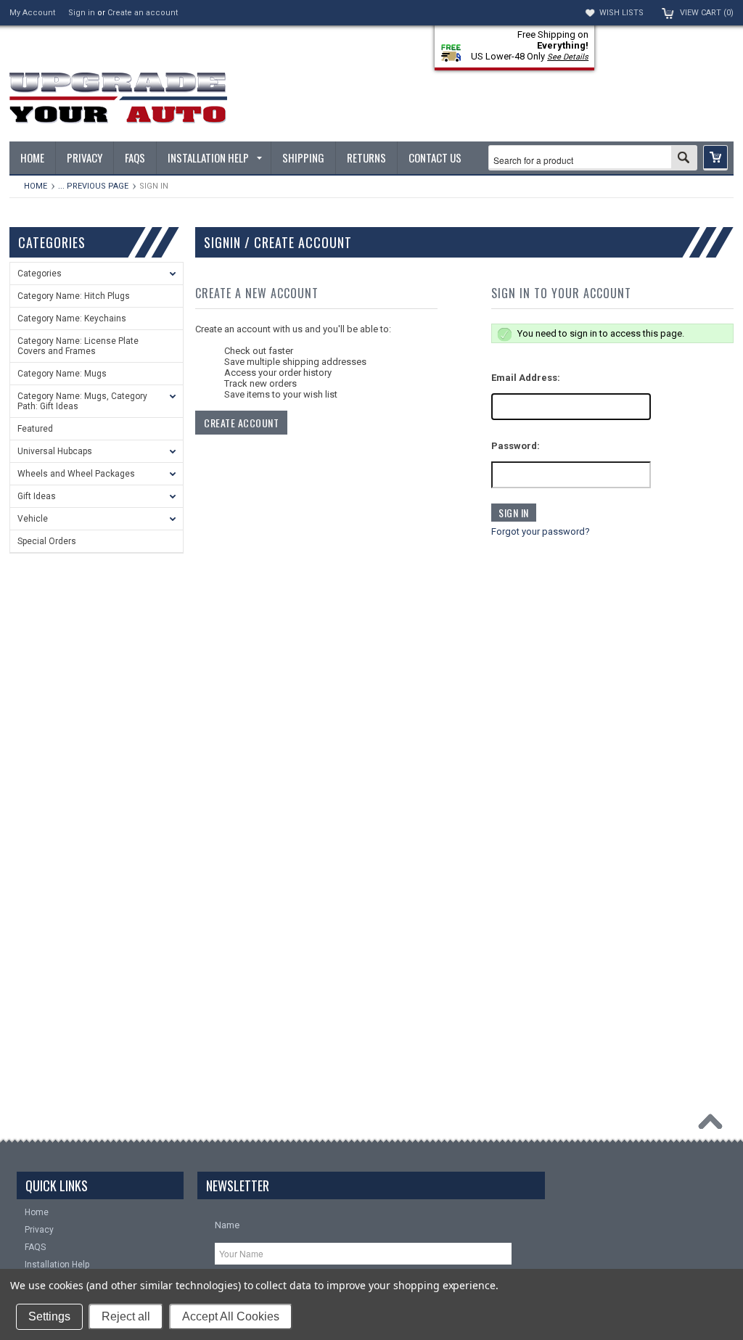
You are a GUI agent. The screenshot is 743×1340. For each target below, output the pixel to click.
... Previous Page (93, 186)
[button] (715, 157)
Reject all (126, 1316)
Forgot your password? (540, 531)
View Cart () (707, 12)
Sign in (81, 12)
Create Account (241, 422)
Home (35, 186)
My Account (32, 12)
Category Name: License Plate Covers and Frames (78, 346)
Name (227, 1225)
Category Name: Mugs (62, 374)
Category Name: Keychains (71, 318)
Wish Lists (621, 12)
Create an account (142, 12)
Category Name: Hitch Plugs (73, 296)
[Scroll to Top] (714, 1125)
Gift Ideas (36, 496)
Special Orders (46, 541)
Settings (49, 1316)
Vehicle (32, 519)
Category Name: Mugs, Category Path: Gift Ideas (82, 401)
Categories (39, 273)
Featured (35, 429)
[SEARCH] (684, 159)
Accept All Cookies (230, 1316)
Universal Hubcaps (54, 451)
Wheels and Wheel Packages (76, 474)
